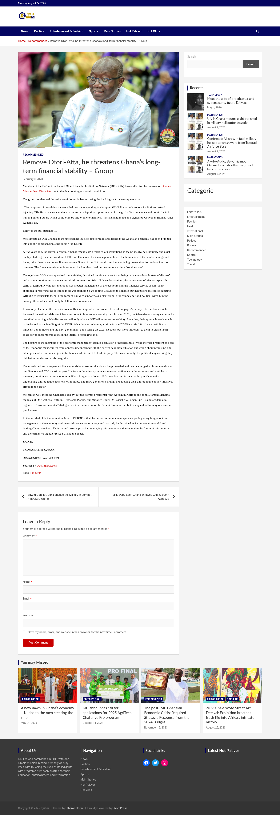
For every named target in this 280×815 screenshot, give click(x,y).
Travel (191, 264)
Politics (39, 31)
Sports (93, 31)
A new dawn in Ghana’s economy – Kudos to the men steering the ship (47, 712)
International (195, 231)
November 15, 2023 (156, 727)
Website (28, 615)
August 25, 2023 (216, 727)
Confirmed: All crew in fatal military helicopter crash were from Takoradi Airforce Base (232, 142)
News (24, 31)
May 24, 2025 (29, 722)
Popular (192, 245)
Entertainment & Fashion (66, 31)
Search (191, 56)
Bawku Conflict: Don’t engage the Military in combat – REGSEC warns (59, 496)
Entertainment (196, 217)
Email (27, 598)
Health (191, 226)
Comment (30, 536)
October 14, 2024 (93, 722)
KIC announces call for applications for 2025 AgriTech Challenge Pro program (107, 712)
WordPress (120, 808)
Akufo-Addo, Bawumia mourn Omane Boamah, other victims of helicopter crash (230, 165)
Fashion (192, 221)
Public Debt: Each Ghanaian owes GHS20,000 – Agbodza (140, 496)
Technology (214, 95)
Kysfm (45, 808)
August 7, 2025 (216, 127)
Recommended (33, 154)
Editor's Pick (194, 212)
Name (27, 582)
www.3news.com (47, 465)
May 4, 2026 (214, 107)
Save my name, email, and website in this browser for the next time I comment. (77, 632)
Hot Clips (153, 31)
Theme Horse (75, 808)
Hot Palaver (134, 31)
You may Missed (34, 662)
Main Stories (112, 31)
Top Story (36, 472)
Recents (196, 88)
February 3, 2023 (33, 179)
